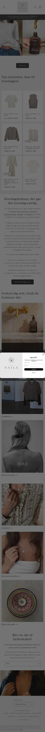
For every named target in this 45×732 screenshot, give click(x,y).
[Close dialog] (43, 354)
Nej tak (33, 372)
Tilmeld (34, 369)
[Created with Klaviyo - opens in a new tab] (22, 378)
